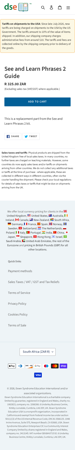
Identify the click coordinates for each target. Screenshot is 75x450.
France (32, 224)
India (49, 233)
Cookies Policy (17, 314)
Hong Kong (44, 237)
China (60, 233)
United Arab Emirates (38, 241)
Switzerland (30, 229)
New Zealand (41, 220)
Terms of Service (19, 293)
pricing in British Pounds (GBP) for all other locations (46, 247)
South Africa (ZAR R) (36, 352)
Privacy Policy (17, 303)
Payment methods (20, 271)
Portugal (35, 233)
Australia (58, 216)
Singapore (26, 237)
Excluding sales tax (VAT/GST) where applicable (31, 89)
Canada (23, 220)
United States (39, 216)
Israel (59, 237)
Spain (44, 224)
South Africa (61, 220)
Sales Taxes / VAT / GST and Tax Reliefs (33, 282)
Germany (17, 224)
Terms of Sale (17, 325)
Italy (22, 233)
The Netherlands (52, 229)
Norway (57, 224)
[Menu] (68, 7)
